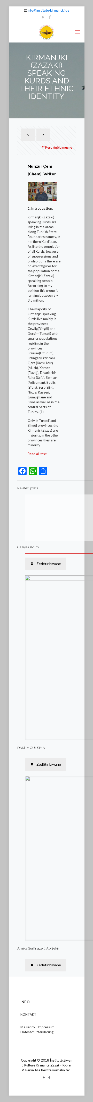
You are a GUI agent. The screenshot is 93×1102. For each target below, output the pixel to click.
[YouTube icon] (43, 17)
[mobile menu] (77, 32)
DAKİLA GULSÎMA (31, 748)
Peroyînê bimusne (58, 147)
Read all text (37, 454)
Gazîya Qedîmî (28, 547)
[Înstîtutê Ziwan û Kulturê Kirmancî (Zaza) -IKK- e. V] (47, 32)
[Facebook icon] (50, 17)
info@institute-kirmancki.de (48, 10)
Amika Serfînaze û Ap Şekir (38, 948)
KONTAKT (28, 1014)
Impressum (46, 1027)
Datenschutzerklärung (36, 1032)
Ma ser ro (27, 1027)
